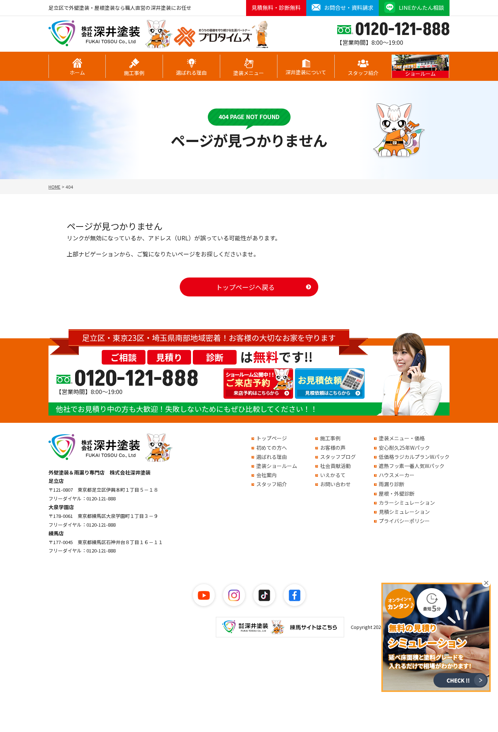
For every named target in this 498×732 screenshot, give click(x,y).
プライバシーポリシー (404, 520)
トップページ (271, 438)
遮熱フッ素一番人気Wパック (411, 465)
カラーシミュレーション (407, 502)
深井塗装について (305, 72)
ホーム (77, 72)
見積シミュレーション (404, 511)
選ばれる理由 (191, 72)
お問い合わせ (335, 484)
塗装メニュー (248, 72)
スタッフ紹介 (363, 72)
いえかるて (333, 475)
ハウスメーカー (397, 475)
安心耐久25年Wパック (404, 447)
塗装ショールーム (276, 465)
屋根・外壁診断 (397, 493)
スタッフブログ (338, 456)
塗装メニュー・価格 (402, 438)
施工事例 (134, 72)
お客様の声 (333, 447)
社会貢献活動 (335, 465)
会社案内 (266, 475)
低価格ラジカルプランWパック (414, 456)
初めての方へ (271, 447)
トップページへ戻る (245, 287)
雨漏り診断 (391, 484)
